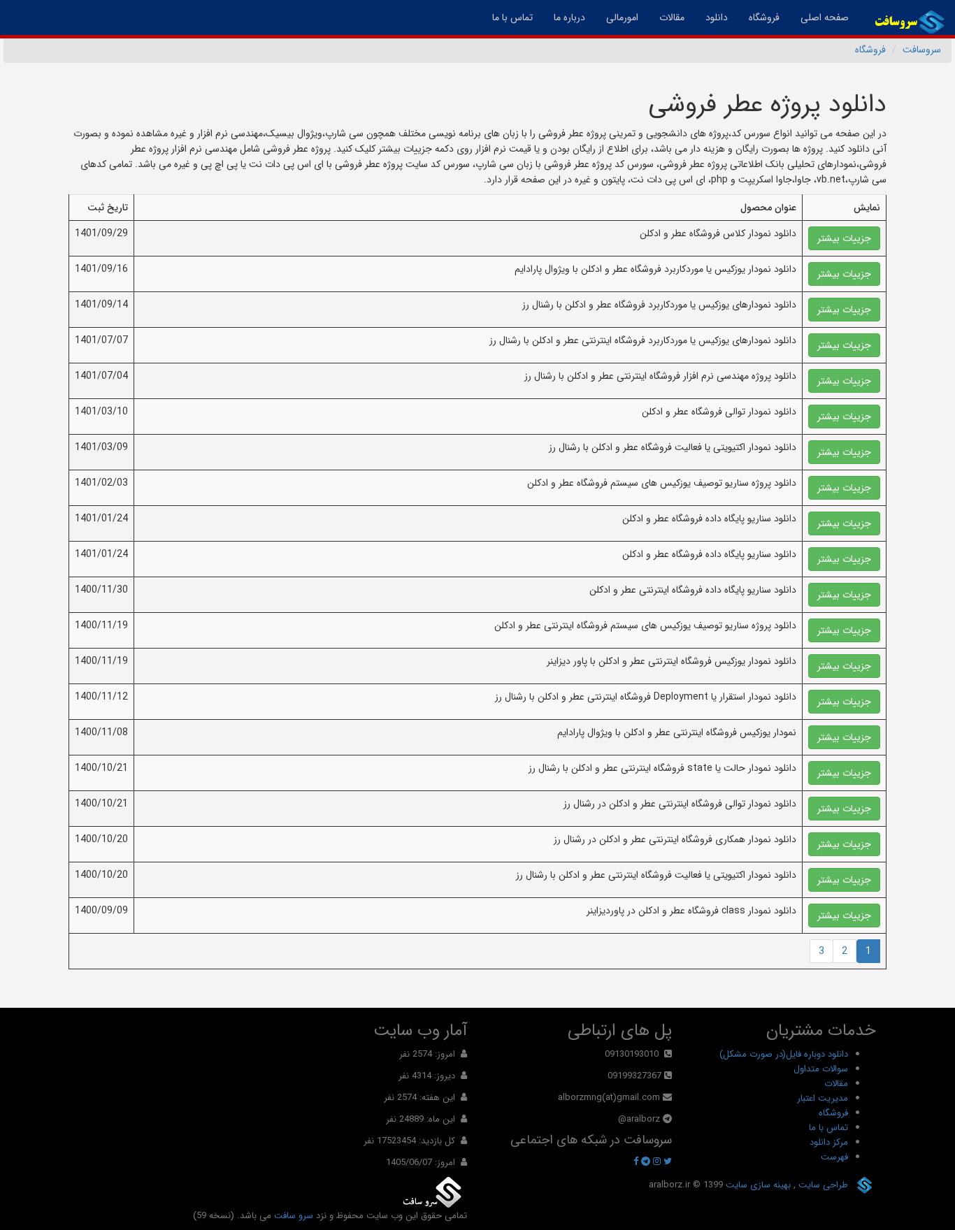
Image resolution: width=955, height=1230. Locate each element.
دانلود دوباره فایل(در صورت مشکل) (783, 1054)
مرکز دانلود (829, 1142)
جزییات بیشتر (844, 238)
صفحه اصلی (819, 17)
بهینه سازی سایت (757, 1185)
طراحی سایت (822, 1185)
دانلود (716, 17)
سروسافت (922, 49)
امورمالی (622, 17)
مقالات (671, 17)
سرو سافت (293, 1215)
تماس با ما (512, 17)
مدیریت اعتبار (822, 1098)
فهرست (834, 1157)
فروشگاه (764, 17)
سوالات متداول (821, 1069)
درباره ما (569, 17)
